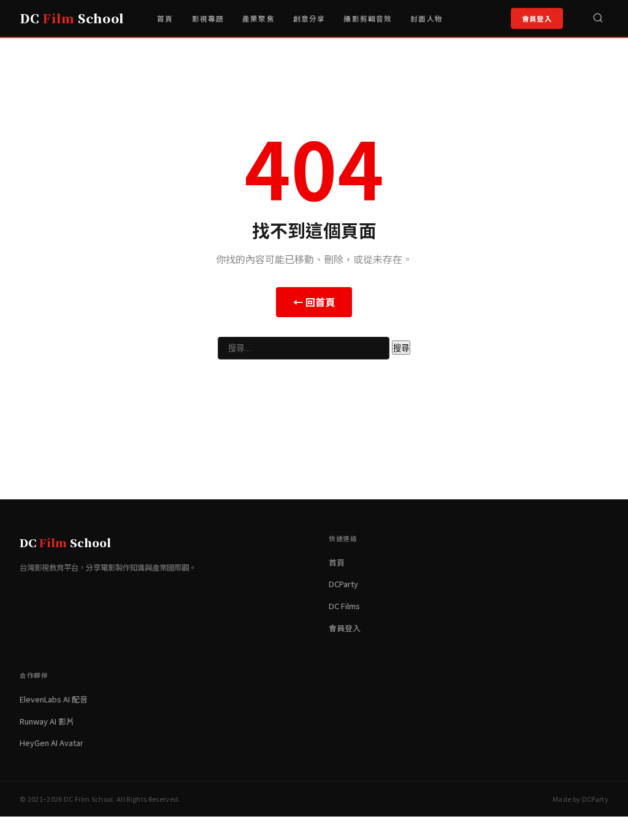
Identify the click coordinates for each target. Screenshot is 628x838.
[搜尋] (598, 18)
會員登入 (537, 18)
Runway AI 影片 (47, 721)
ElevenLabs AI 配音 (54, 699)
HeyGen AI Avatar (51, 742)
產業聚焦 (258, 18)
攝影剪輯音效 (367, 18)
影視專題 (208, 18)
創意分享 (309, 18)
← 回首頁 (314, 301)
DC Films (344, 606)
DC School (72, 18)
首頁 (165, 18)
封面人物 (426, 18)
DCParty (343, 584)
